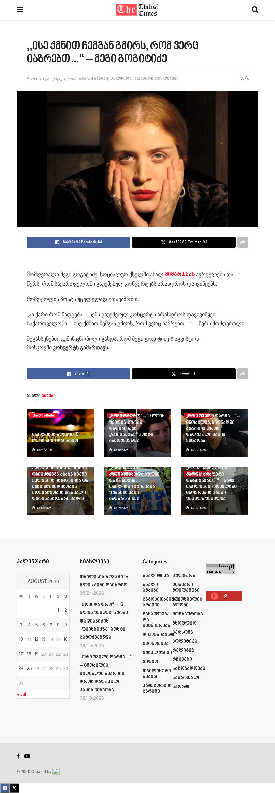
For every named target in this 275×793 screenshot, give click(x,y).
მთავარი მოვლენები (156, 78)
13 (44, 639)
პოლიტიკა (184, 641)
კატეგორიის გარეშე (157, 688)
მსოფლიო (184, 623)
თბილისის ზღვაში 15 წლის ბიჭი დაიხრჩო (55, 438)
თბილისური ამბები (157, 674)
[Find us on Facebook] (18, 756)
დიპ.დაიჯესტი (159, 635)
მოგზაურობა (187, 614)
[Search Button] (255, 10)
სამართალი (186, 678)
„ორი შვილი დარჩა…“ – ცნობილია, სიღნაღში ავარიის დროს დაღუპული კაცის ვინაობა (213, 428)
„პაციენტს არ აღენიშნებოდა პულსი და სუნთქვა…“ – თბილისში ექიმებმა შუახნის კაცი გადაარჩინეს (134, 483)
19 (36, 654)
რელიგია (183, 650)
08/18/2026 (197, 450)
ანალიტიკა (156, 576)
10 (21, 639)
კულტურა (121, 78)
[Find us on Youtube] (27, 756)
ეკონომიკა (156, 644)
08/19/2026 (120, 450)
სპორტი (181, 687)
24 (21, 669)
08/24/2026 (43, 450)
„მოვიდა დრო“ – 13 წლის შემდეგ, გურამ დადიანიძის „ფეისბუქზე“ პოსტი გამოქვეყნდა (137, 428)
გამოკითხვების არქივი (161, 602)
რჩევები (182, 659)
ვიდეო (150, 662)
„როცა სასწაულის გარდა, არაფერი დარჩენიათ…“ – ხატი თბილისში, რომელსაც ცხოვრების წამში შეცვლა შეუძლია (211, 483)
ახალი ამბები (93, 78)
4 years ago (38, 78)
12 (37, 639)
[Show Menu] (20, 10)
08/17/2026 (120, 508)
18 (29, 654)
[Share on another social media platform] (242, 242)
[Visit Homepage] (137, 10)
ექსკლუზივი (157, 653)
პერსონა (182, 632)
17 (21, 654)
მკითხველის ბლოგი (187, 602)
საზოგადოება (188, 669)
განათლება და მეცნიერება (156, 620)
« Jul (21, 694)
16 (66, 639)
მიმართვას (180, 274)
